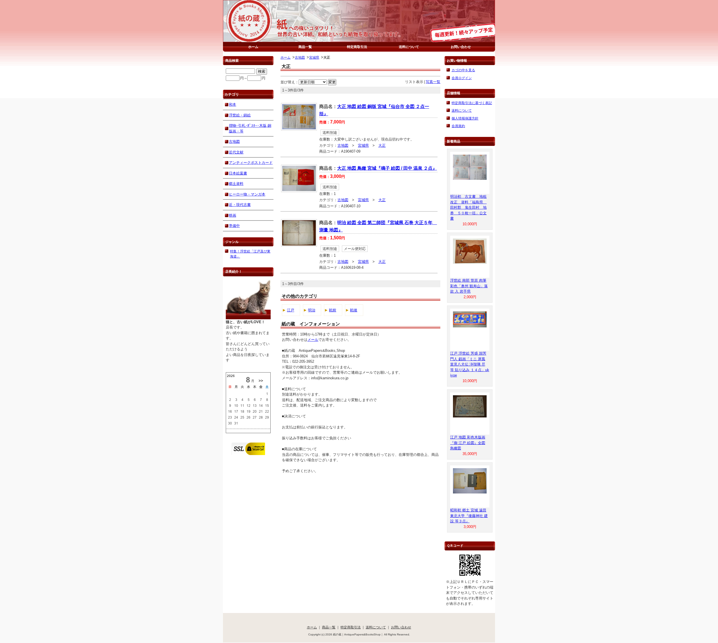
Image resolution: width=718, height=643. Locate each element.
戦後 (353, 310)
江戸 (290, 310)
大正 (382, 145)
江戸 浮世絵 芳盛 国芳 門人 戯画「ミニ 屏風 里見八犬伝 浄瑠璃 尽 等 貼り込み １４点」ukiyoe (469, 364)
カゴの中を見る (463, 70)
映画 (232, 215)
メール (312, 339)
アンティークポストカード (251, 162)
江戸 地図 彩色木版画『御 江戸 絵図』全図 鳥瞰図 (467, 442)
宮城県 (314, 57)
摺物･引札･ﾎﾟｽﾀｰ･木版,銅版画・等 (250, 128)
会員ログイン (462, 78)
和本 (232, 104)
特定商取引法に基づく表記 (472, 103)
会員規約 (458, 126)
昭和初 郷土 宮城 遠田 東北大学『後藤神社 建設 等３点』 (469, 515)
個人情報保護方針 (465, 118)
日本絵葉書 (238, 173)
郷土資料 (236, 184)
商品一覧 (305, 47)
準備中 (234, 226)
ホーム (253, 47)
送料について (409, 47)
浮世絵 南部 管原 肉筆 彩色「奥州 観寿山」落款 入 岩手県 (469, 285)
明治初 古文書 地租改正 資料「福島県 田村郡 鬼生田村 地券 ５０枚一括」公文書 (468, 207)
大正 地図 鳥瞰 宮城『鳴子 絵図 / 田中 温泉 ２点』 (387, 168)
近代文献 (236, 152)
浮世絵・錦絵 (240, 115)
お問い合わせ (461, 47)
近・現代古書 (240, 205)
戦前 (332, 310)
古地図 (300, 57)
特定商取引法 (357, 47)
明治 (311, 310)
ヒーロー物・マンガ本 (247, 194)
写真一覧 (433, 82)
